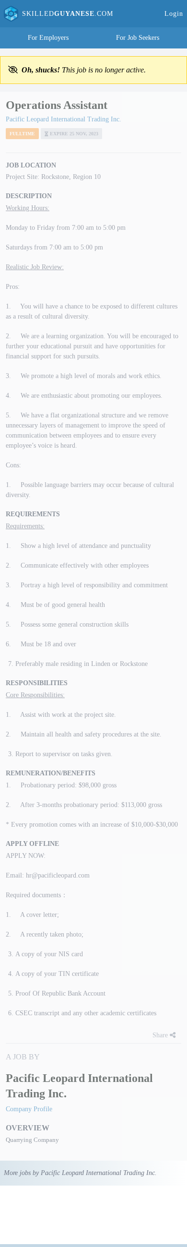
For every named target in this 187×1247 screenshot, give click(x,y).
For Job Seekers (137, 37)
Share (161, 1035)
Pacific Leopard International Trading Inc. (63, 119)
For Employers (48, 37)
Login (173, 13)
